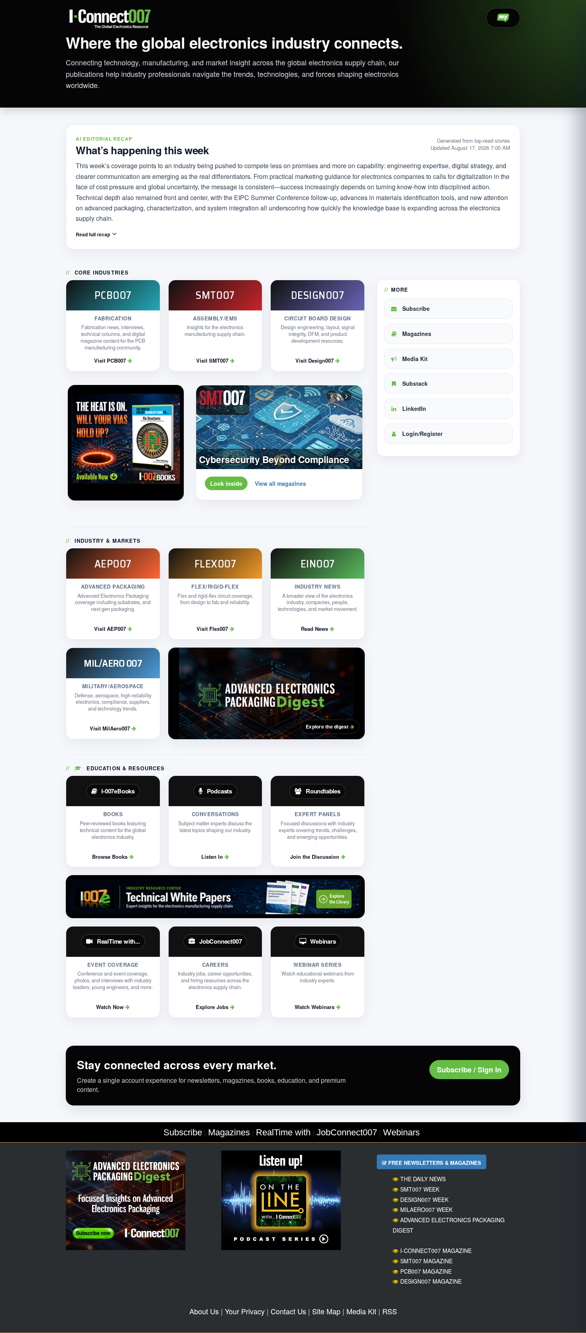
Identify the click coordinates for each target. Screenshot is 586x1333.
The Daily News (423, 1179)
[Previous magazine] (331, 395)
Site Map (326, 1311)
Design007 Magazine (431, 1281)
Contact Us (288, 1311)
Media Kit (414, 359)
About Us (204, 1311)
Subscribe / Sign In (469, 1069)
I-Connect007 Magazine (436, 1250)
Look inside (226, 483)
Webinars (401, 1132)
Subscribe (415, 308)
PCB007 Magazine (426, 1271)
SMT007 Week (419, 1189)
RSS (389, 1311)
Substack (414, 383)
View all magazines (280, 483)
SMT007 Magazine (426, 1261)
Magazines (416, 334)
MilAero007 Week (426, 1209)
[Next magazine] (346, 395)
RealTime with (283, 1132)
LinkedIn (413, 408)
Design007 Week (424, 1199)
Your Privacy (245, 1311)
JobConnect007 (347, 1132)
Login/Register (421, 434)
